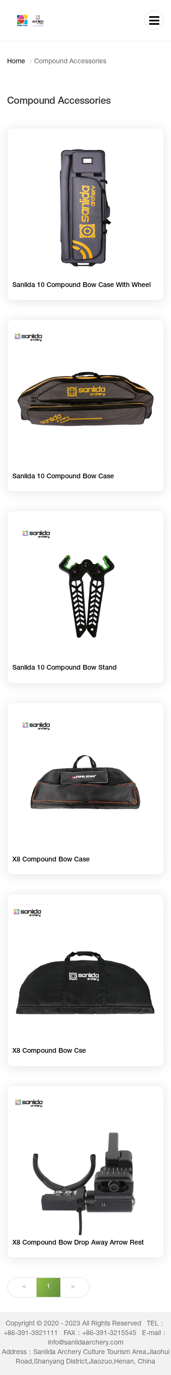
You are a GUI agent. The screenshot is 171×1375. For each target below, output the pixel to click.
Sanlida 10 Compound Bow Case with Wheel (81, 285)
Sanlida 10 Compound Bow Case (63, 477)
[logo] (42, 20)
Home (16, 62)
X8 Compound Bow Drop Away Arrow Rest (78, 1243)
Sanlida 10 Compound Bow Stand (64, 668)
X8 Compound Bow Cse (49, 1051)
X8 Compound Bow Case (51, 860)
